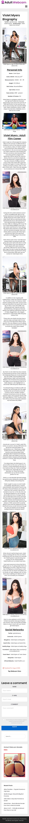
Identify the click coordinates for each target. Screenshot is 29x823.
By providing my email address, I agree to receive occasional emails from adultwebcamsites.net (16, 721)
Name (14, 687)
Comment (14, 704)
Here (5, 750)
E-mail (14, 695)
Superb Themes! (19, 820)
